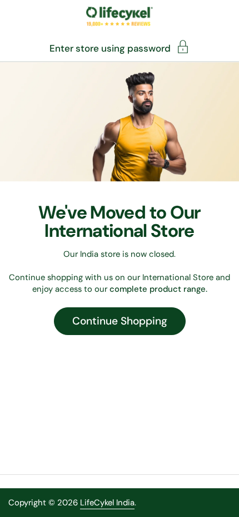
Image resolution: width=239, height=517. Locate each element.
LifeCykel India (107, 502)
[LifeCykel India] (119, 17)
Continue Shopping (119, 321)
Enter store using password (110, 47)
